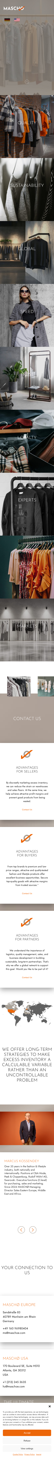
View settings (27, 1448)
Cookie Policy (18, 1454)
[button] (49, 1406)
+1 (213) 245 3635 (14, 1382)
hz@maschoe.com (14, 1386)
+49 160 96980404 (15, 1328)
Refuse (27, 1440)
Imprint (38, 1454)
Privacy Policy (29, 1454)
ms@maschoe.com (14, 1333)
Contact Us (27, 809)
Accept (27, 1433)
